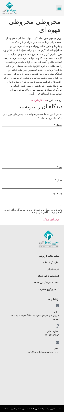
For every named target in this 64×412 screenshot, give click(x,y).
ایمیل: (56, 348)
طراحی (35, 100)
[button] (59, 8)
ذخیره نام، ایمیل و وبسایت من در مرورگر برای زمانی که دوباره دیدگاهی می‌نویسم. (33, 211)
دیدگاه (58, 124)
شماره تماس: (52, 331)
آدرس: (56, 311)
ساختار (43, 100)
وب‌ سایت (57, 193)
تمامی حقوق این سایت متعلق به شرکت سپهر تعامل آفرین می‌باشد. (32, 409)
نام (59, 166)
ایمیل (58, 180)
